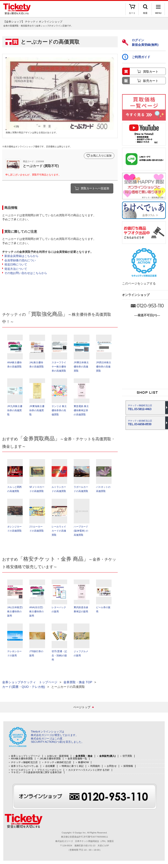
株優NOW (83, 762)
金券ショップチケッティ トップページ (29, 682)
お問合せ (111, 766)
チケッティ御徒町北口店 (24, 762)
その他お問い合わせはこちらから (25, 273)
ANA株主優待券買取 (22, 758)
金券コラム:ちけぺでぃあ (24, 766)
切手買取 (127, 756)
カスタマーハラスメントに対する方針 (89, 770)
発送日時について (15, 264)
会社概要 (50, 766)
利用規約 (95, 766)
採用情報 (128, 766)
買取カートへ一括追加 (95, 188)
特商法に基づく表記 (73, 766)
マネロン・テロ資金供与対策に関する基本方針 (36, 772)
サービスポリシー (20, 770)
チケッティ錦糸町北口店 (57, 762)
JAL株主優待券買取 (50, 758)
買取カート (150, 71)
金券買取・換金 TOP (77, 682)
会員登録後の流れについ (20, 260)
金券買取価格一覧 (77, 758)
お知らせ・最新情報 (58, 756)
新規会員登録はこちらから (21, 256)
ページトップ (81, 707)
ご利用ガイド (141, 57)
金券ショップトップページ (25, 756)
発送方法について (15, 268)
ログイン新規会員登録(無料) (145, 42)
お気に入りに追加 (101, 155)
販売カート (150, 81)
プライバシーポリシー (49, 770)
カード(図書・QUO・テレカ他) (23, 686)
